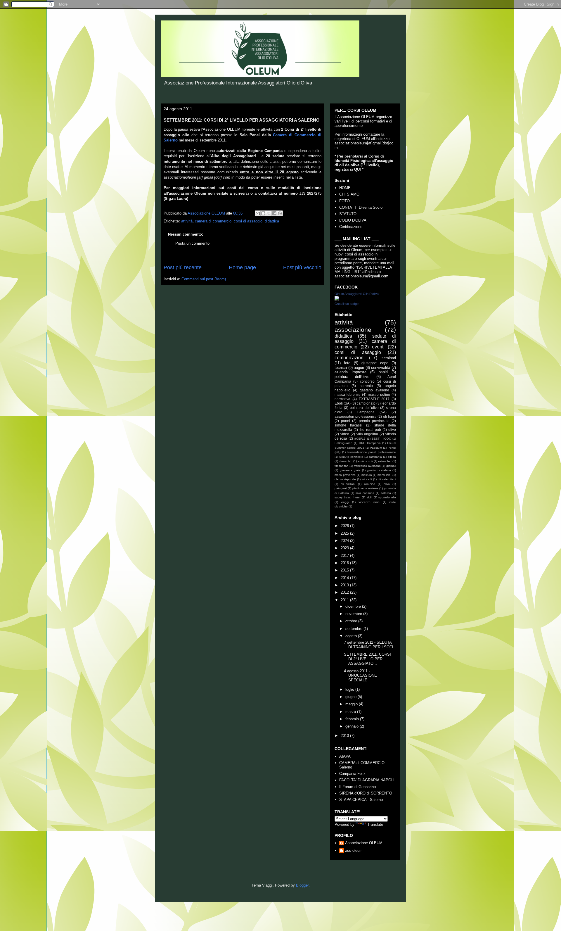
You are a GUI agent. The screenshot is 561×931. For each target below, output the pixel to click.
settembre (354, 628)
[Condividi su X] (269, 213)
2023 (345, 548)
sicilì (369, 497)
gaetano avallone (374, 390)
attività (187, 221)
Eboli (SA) (343, 403)
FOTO (344, 201)
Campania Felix (352, 773)
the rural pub (370, 429)
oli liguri (389, 416)
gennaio (352, 726)
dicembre (353, 606)
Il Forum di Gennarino (357, 787)
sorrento (366, 386)
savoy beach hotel (347, 497)
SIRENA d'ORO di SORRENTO (365, 793)
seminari (389, 358)
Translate (375, 824)
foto (347, 363)
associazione (353, 329)
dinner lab (345, 461)
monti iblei (384, 474)
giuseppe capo (374, 363)
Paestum (376, 447)
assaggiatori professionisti (355, 416)
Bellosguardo (343, 443)
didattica (272, 221)
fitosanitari (341, 465)
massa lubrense (348, 394)
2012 (345, 592)
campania (375, 456)
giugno (351, 697)
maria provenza (345, 474)
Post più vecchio (302, 267)
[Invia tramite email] (258, 213)
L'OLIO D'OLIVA (352, 220)
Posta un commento (192, 243)
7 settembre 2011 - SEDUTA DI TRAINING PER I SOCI (368, 644)
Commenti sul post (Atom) (203, 279)
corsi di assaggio (248, 221)
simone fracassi (348, 425)
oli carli (367, 479)
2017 (345, 555)
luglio (350, 689)
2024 (345, 540)
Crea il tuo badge (347, 303)
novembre (354, 614)
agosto (351, 636)
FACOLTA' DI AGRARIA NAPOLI (366, 780)
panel (345, 421)
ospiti (383, 372)
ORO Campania (370, 443)
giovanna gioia (350, 470)
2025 (345, 533)
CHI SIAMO (349, 194)
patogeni (341, 488)
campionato (366, 403)
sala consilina (365, 493)
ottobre (351, 621)
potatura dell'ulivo (364, 408)
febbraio (352, 719)
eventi (378, 346)
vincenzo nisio (369, 502)
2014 (345, 578)
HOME (345, 188)
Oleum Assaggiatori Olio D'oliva (357, 294)
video (344, 434)
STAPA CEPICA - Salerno (361, 799)
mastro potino (379, 394)
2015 (345, 570)
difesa (392, 456)
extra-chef (385, 461)
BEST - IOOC (381, 438)
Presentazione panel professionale (371, 452)
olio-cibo (369, 484)
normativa (342, 399)
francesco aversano (367, 465)
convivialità (380, 367)
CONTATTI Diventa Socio (360, 207)
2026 (345, 526)
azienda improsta (350, 372)
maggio (352, 704)
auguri (359, 367)
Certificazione (350, 226)
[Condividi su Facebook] (274, 213)
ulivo (392, 429)
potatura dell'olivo (352, 376)
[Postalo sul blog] (263, 213)
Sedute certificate (351, 456)
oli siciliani (348, 484)
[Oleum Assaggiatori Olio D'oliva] (337, 299)
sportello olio (387, 497)
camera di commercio (213, 221)
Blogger (302, 885)
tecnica (341, 367)
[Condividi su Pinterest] (280, 213)
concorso (367, 381)
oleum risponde (345, 479)
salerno (386, 493)
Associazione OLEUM (363, 843)
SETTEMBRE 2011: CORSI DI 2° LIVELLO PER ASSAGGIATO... (367, 659)
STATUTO (347, 214)
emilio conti (365, 461)
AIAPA (345, 756)
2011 (345, 600)
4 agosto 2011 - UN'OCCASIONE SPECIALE (360, 675)
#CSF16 (360, 438)
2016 (345, 563)
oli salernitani (387, 479)
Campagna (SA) (372, 412)
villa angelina (367, 434)
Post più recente (183, 267)
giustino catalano (379, 470)
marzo (351, 711)
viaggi (345, 502)
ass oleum (354, 850)
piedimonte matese (365, 488)
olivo (387, 484)
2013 (345, 585)
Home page (242, 267)
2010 (345, 735)
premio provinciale (374, 421)
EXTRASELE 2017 (374, 399)
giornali (391, 465)
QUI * (358, 169)
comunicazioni (350, 357)
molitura (366, 474)
